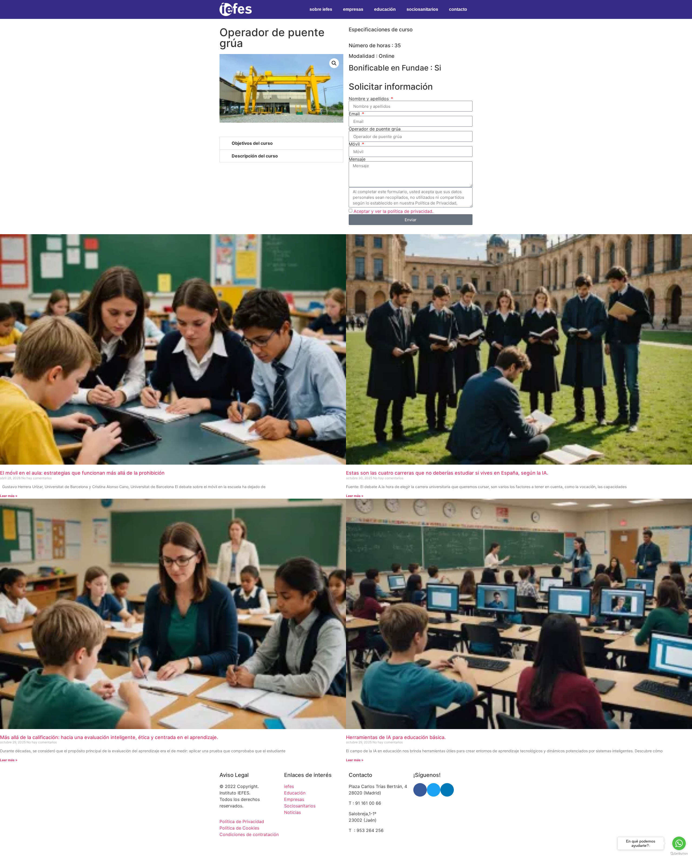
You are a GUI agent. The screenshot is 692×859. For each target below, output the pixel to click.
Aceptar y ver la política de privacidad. (393, 211)
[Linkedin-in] (447, 790)
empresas (353, 9)
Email (355, 114)
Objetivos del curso (252, 143)
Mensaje (357, 159)
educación (385, 9)
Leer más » (9, 496)
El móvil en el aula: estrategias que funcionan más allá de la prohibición (82, 473)
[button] (334, 63)
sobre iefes (321, 9)
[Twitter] (433, 790)
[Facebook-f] (420, 790)
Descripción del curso (255, 156)
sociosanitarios (422, 9)
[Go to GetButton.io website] (679, 853)
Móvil (355, 144)
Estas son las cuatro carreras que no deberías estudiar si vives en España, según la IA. (447, 473)
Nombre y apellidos (369, 98)
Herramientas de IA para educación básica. (396, 737)
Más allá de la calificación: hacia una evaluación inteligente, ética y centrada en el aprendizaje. (109, 737)
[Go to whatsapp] (679, 843)
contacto (458, 9)
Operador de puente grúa (375, 129)
